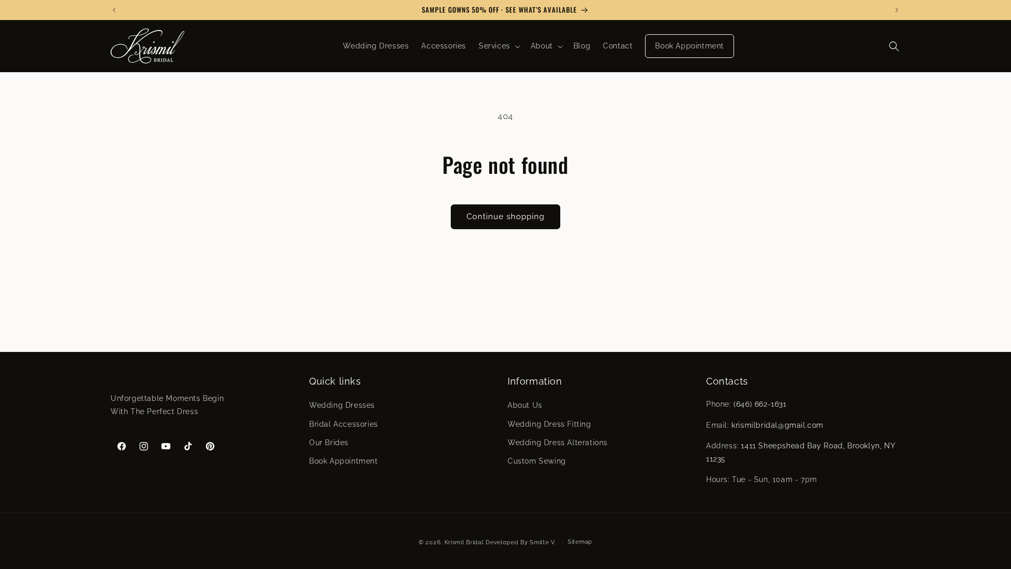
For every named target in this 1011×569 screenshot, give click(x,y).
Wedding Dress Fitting (549, 424)
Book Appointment (343, 461)
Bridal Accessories (343, 424)
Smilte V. (543, 542)
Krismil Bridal (464, 542)
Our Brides (329, 442)
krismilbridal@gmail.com (777, 425)
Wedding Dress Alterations (558, 442)
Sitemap (580, 541)
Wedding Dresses (342, 405)
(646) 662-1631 (760, 404)
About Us (525, 405)
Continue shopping (505, 216)
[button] (498, 46)
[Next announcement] (896, 10)
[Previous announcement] (114, 10)
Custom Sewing (537, 461)
